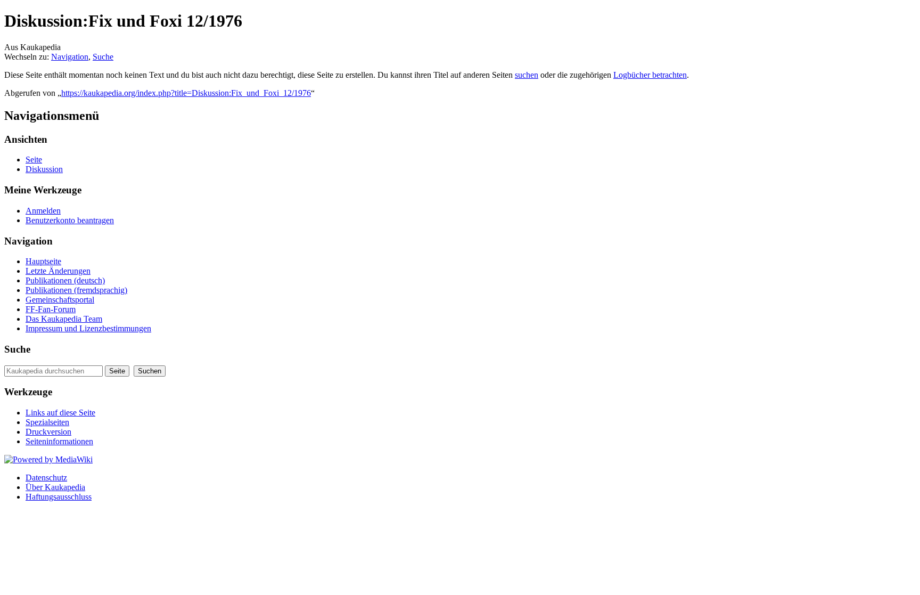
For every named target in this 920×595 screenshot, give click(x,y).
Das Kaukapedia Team (64, 318)
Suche (103, 56)
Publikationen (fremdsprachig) (76, 290)
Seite (34, 159)
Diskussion (44, 169)
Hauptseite (43, 261)
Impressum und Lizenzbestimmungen (88, 328)
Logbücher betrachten (650, 74)
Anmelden (43, 210)
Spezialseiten (47, 422)
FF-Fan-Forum (51, 309)
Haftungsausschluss (59, 496)
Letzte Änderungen (58, 270)
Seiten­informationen (59, 441)
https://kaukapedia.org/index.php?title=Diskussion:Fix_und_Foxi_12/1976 (186, 92)
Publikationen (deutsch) (65, 280)
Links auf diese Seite (60, 412)
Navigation (69, 56)
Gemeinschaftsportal (60, 299)
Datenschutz (46, 477)
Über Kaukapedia (55, 487)
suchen (526, 74)
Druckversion (48, 431)
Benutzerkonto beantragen (70, 220)
